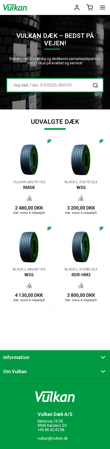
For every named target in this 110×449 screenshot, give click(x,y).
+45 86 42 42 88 (51, 430)
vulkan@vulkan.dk (53, 438)
